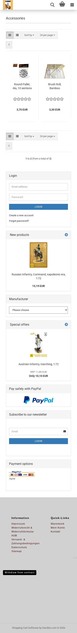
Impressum (18, 523)
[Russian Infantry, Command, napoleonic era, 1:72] (38, 255)
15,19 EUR (38, 286)
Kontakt (55, 531)
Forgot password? (19, 220)
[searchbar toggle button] (52, 5)
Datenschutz (19, 547)
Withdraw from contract (20, 572)
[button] (10, 35)
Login (38, 206)
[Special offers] (66, 324)
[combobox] (29, 35)
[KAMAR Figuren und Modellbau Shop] (6, 5)
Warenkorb (57, 523)
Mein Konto (58, 527)
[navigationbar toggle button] (72, 5)
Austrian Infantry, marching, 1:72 (39, 364)
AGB (14, 535)
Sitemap (16, 551)
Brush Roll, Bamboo (54, 86)
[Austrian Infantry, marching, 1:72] (38, 344)
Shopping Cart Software (25, 627)
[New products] (66, 235)
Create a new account (21, 215)
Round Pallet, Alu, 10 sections (22, 86)
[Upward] (66, 627)
